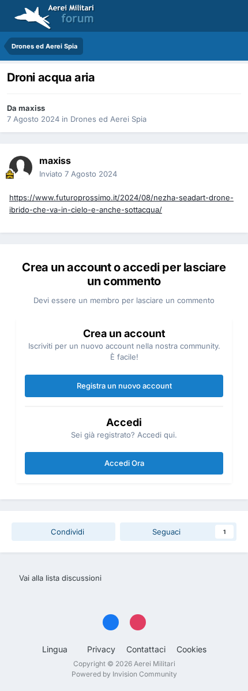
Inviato (78, 173)
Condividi (66, 531)
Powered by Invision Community (124, 674)
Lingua (56, 649)
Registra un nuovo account (124, 385)
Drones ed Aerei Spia (108, 119)
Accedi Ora (124, 463)
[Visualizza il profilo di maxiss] (20, 167)
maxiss (31, 108)
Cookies (191, 649)
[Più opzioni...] (227, 167)
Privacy (101, 649)
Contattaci (146, 649)
